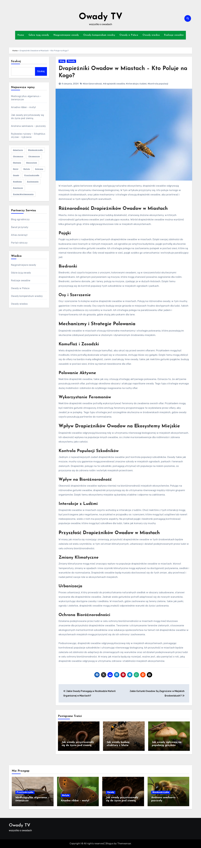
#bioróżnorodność (92, 84)
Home (20, 35)
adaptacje (18, 150)
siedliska (17, 182)
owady (16, 175)
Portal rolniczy (19, 242)
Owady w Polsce (128, 35)
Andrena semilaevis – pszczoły (28, 126)
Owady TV (100, 17)
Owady (71, 61)
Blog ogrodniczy (20, 219)
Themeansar (124, 843)
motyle (26, 169)
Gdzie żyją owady (39, 35)
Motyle (65, 795)
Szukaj (16, 61)
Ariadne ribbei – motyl (23, 107)
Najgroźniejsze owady (66, 35)
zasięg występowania (23, 194)
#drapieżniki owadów (114, 84)
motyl (15, 169)
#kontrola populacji (158, 84)
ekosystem (31, 163)
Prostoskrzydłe (31, 175)
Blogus (109, 843)
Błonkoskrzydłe (35, 150)
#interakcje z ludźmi (136, 84)
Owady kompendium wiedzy (99, 35)
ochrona (39, 169)
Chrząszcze (34, 156)
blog (62, 61)
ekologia (17, 163)
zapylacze (18, 188)
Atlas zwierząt (19, 235)
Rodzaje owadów (174, 35)
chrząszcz (18, 156)
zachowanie (33, 182)
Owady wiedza (151, 35)
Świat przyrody (19, 227)
